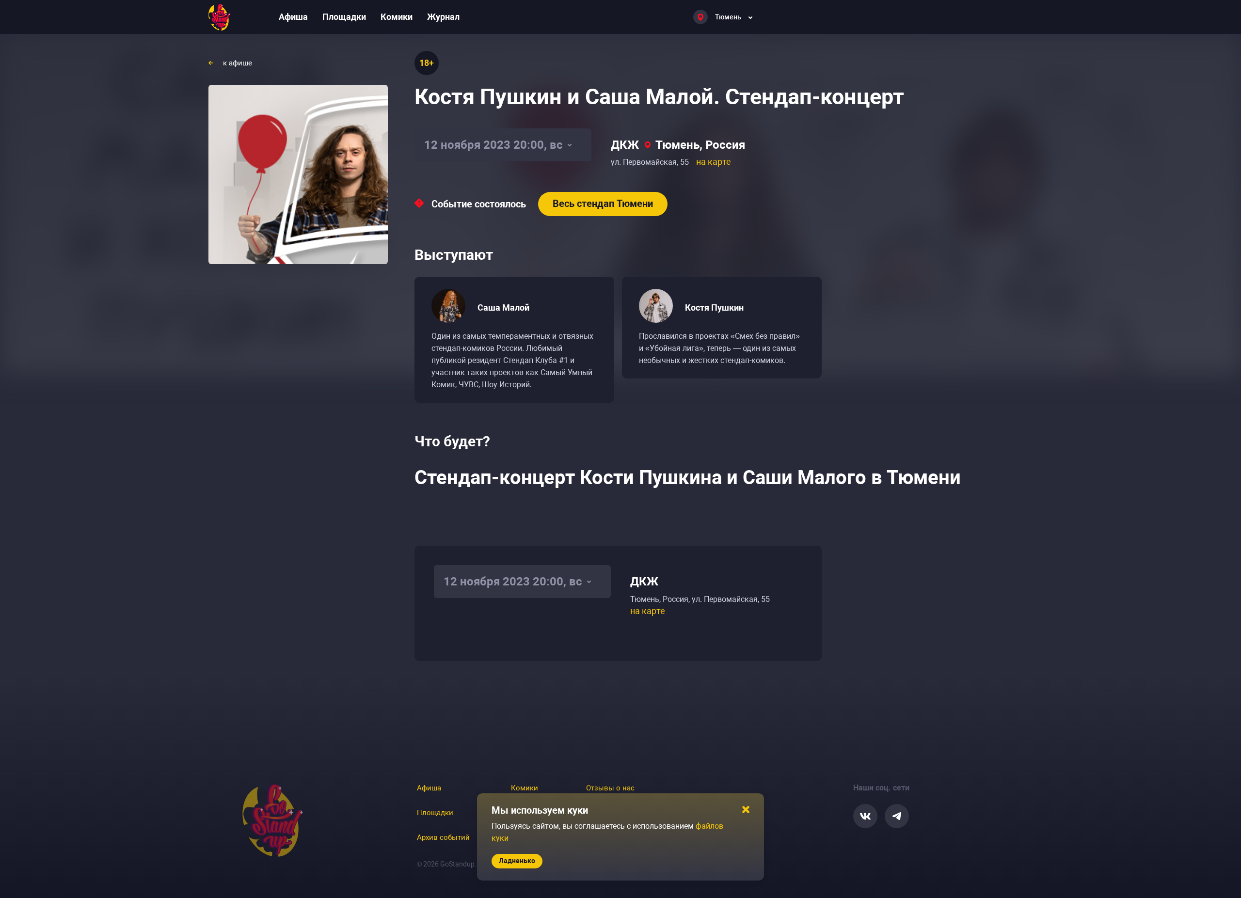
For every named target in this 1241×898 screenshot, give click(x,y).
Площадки (344, 17)
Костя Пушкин (714, 307)
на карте (713, 162)
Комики (397, 17)
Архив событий (443, 837)
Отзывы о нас (610, 788)
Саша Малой (503, 307)
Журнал (443, 17)
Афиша (293, 17)
